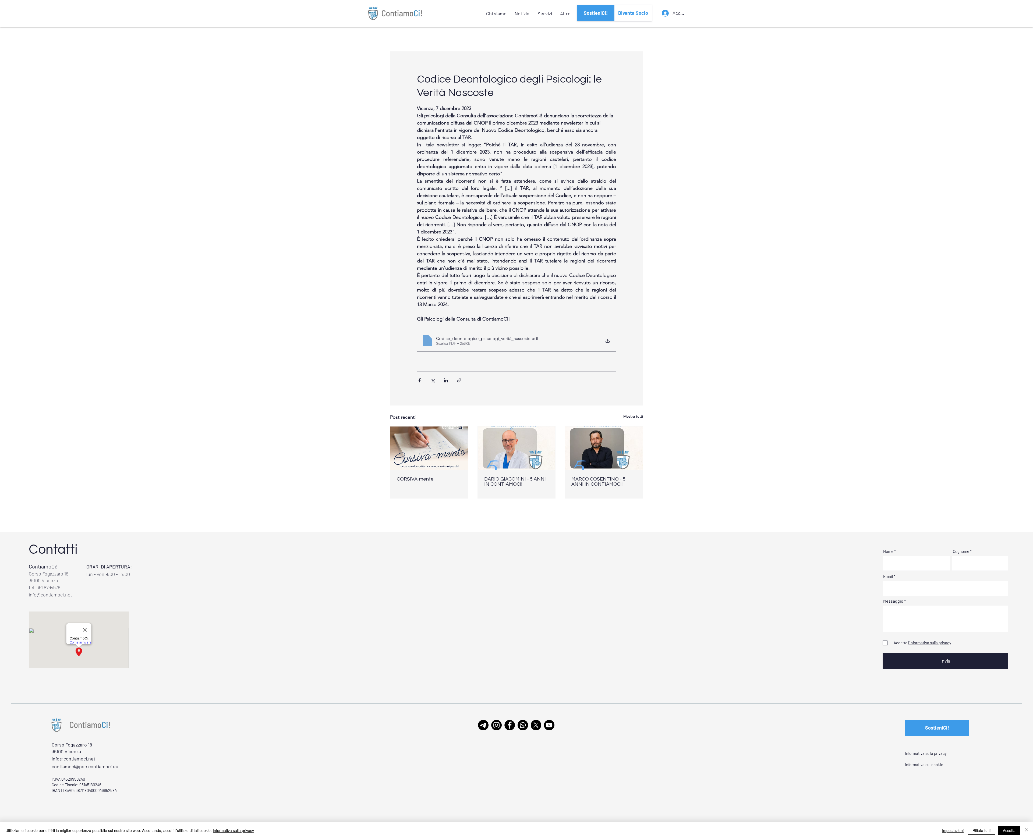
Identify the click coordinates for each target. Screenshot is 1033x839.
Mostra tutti (633, 416)
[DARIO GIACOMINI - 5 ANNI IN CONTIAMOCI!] (517, 448)
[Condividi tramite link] (459, 380)
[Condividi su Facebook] (419, 380)
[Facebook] (509, 725)
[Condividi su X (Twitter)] (432, 380)
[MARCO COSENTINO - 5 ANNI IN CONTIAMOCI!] (604, 448)
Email (888, 576)
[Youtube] (549, 725)
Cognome (961, 551)
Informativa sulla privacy (233, 830)
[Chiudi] (1026, 830)
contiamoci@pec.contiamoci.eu (85, 766)
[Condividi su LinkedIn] (445, 380)
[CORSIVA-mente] (429, 448)
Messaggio (893, 601)
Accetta (1009, 830)
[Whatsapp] (523, 725)
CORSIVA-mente (415, 479)
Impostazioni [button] (953, 830)
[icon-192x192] (483, 725)
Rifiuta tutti (981, 830)
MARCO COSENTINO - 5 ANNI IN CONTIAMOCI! (598, 482)
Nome (888, 551)
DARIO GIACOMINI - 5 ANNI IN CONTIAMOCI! (515, 482)
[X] (536, 725)
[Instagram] (496, 725)
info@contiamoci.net (50, 595)
